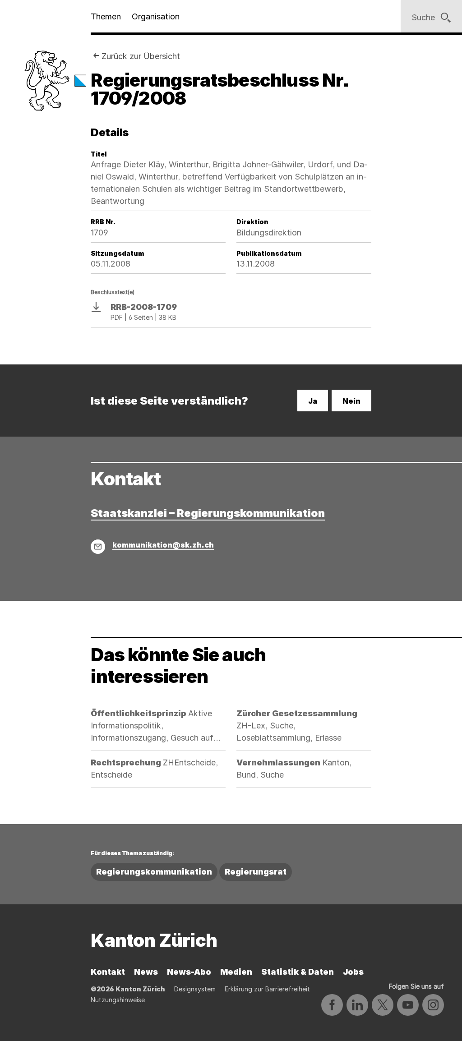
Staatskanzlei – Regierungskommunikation (208, 513)
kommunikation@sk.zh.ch (163, 544)
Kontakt (108, 972)
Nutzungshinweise (118, 1000)
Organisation (156, 16)
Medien (236, 972)
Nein (351, 400)
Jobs (353, 972)
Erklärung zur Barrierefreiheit (267, 989)
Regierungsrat (255, 871)
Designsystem (195, 989)
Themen (106, 16)
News (146, 972)
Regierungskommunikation (154, 871)
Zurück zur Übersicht (141, 56)
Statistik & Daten (297, 972)
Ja (312, 400)
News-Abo (189, 972)
